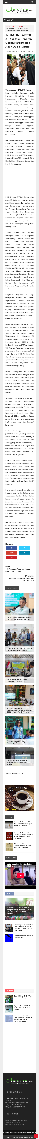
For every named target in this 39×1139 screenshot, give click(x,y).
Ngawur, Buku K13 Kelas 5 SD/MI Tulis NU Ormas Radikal (23, 1007)
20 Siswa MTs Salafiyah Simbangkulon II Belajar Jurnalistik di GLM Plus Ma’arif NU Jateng (19, 710)
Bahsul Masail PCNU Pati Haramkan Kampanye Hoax (24, 997)
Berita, (25, 51)
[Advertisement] (19, 179)
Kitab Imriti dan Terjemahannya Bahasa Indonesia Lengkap (22, 845)
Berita (13, 26)
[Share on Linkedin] (24, 553)
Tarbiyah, (30, 51)
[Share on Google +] (11, 553)
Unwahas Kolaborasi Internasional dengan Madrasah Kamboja (19, 649)
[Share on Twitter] (24, 548)
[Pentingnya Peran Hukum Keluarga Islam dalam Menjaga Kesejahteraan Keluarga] (9, 931)
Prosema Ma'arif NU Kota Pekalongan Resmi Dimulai (16, 742)
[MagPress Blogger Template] (19, 11)
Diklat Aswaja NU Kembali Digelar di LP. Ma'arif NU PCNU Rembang (19, 618)
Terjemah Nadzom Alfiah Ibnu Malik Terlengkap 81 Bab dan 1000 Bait (23, 823)
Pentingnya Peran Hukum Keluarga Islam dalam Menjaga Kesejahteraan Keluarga (24, 927)
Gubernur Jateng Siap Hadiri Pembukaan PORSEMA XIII (17, 680)
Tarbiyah (19, 26)
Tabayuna (18, 1137)
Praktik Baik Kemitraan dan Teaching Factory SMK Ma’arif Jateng (17, 762)
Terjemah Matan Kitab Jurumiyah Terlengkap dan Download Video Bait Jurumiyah (23, 835)
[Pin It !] (11, 557)
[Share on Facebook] (11, 548)
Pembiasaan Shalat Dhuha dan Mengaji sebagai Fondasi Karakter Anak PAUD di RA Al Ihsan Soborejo (19, 911)
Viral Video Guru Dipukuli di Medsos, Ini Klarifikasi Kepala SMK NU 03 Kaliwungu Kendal (23, 1018)
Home (8, 26)
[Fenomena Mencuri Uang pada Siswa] (9, 941)
